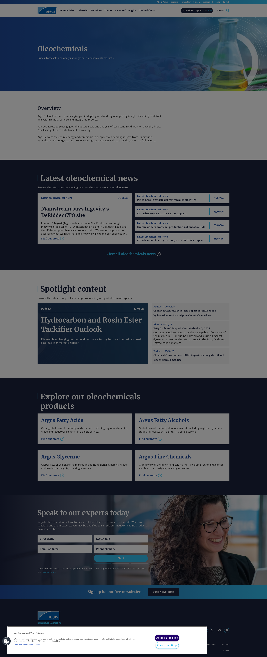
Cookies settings (167, 645)
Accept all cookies (167, 637)
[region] (107, 640)
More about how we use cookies (27, 645)
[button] (6, 641)
